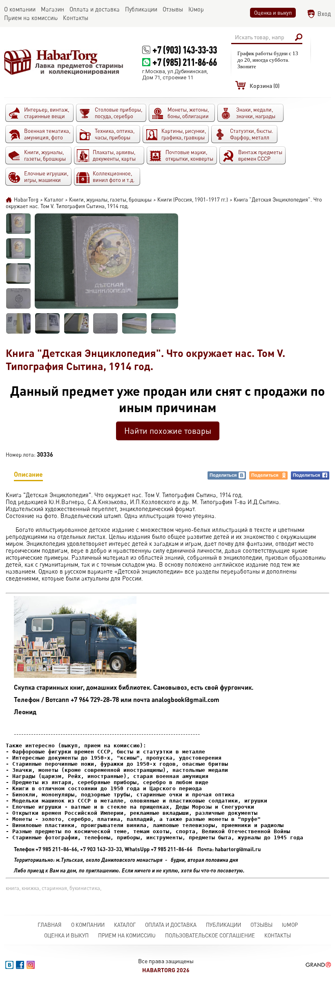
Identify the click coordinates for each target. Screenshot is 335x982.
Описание (28, 474)
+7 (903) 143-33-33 (184, 50)
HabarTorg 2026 (166, 969)
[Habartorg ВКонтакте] (9, 965)
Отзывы (261, 924)
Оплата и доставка (171, 924)
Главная (50, 924)
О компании (88, 924)
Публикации (223, 924)
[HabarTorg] (64, 61)
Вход (324, 13)
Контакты (277, 935)
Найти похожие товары (167, 431)
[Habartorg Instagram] (31, 965)
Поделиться (223, 475)
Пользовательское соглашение (210, 935)
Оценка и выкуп (273, 12)
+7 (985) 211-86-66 (184, 62)
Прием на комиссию (127, 935)
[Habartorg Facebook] (20, 965)
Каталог (125, 924)
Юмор (290, 924)
